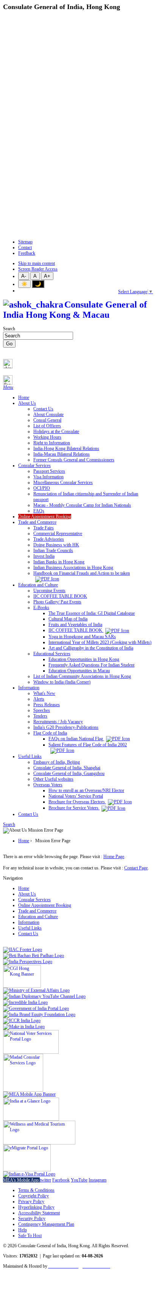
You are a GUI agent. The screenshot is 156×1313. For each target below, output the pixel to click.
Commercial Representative (57, 533)
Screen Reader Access (38, 269)
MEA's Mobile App (21, 1180)
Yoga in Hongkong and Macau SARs (82, 636)
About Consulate (48, 414)
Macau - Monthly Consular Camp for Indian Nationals (82, 505)
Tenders (40, 716)
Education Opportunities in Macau (79, 670)
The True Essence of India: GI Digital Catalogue (91, 613)
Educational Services (51, 653)
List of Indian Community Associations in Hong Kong (82, 676)
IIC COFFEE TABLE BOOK (60, 596)
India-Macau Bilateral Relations (61, 454)
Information (28, 687)
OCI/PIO (41, 488)
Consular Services (34, 465)
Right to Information (51, 442)
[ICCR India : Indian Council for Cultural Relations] (22, 1020)
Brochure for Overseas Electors (77, 801)
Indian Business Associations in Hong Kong (73, 567)
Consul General (47, 420)
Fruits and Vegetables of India (75, 624)
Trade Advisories (48, 539)
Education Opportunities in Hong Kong (83, 659)
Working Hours (47, 437)
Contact (25, 247)
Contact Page (136, 868)
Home (23, 397)
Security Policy (31, 1218)
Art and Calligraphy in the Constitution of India (90, 648)
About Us (27, 403)
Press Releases (46, 704)
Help (22, 1230)
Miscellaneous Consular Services (63, 482)
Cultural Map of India (67, 619)
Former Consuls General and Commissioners (73, 459)
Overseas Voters (47, 784)
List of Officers (47, 425)
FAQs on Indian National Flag (76, 738)
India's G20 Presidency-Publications (65, 727)
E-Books (41, 607)
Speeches (41, 710)
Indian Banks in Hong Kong (58, 561)
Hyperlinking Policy (36, 1207)
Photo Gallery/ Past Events (57, 602)
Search (9, 328)
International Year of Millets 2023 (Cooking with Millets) (99, 642)
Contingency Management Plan (46, 1224)
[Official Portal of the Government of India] (29, 1174)
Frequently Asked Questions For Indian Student (91, 665)
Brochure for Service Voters (74, 807)
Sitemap (25, 241)
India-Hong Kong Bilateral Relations (66, 448)
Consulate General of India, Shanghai (66, 767)
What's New (44, 693)
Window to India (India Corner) (61, 682)
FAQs (38, 510)
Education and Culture (38, 585)
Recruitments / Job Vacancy (58, 721)
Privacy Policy (31, 1201)
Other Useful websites (53, 779)
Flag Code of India (50, 733)
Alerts (38, 699)
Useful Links (30, 756)
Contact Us (43, 408)
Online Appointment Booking (44, 516)
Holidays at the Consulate (56, 431)
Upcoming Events (49, 590)
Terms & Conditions (36, 1190)
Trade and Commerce (37, 522)
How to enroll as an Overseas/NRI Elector (86, 790)
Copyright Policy (33, 1196)
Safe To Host (30, 1235)
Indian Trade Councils (53, 550)
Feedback (26, 253)
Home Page (113, 856)
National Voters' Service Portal (75, 796)
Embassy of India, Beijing (56, 762)
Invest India (44, 556)
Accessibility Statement (39, 1213)
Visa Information (48, 476)
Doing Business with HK (56, 544)
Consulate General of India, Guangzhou (69, 773)
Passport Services (49, 471)
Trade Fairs (43, 527)
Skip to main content (36, 263)
